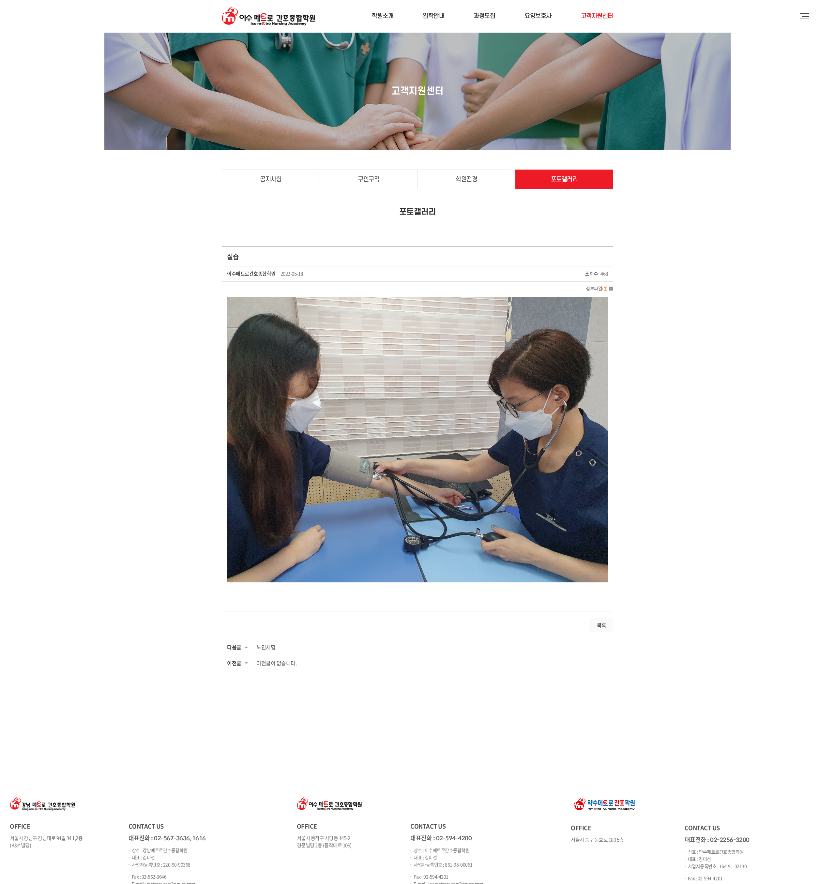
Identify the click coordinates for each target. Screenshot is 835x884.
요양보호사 (538, 16)
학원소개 (382, 16)
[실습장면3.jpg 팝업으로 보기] (417, 301)
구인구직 (368, 179)
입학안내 (433, 16)
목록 (601, 625)
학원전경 (466, 179)
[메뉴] (804, 14)
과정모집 (484, 16)
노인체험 (265, 647)
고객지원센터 (597, 16)
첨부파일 (597, 288)
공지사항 (270, 179)
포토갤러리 (564, 179)
